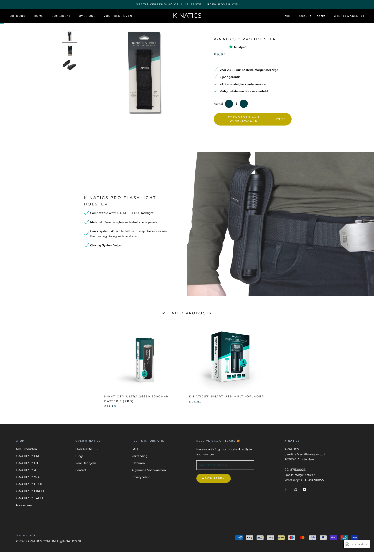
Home (38, 15)
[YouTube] (304, 489)
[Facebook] (286, 489)
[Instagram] (295, 489)
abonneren (213, 478)
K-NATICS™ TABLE (30, 498)
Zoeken (322, 16)
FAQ (134, 449)
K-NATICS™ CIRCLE (30, 491)
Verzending (139, 456)
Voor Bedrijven (85, 463)
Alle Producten (26, 449)
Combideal (61, 15)
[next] (361, 364)
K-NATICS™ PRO (28, 456)
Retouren (138, 463)
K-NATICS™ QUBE (29, 484)
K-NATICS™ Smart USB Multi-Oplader (226, 396)
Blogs (79, 456)
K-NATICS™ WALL (29, 477)
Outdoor (18, 15)
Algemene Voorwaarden (148, 470)
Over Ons (87, 15)
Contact (80, 470)
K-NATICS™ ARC (28, 470)
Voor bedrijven (118, 15)
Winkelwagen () (349, 15)
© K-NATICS (26, 535)
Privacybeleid (140, 477)
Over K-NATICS (86, 449)
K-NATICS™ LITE (28, 463)
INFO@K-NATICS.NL (67, 541)
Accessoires (24, 505)
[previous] (12, 364)
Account (305, 16)
